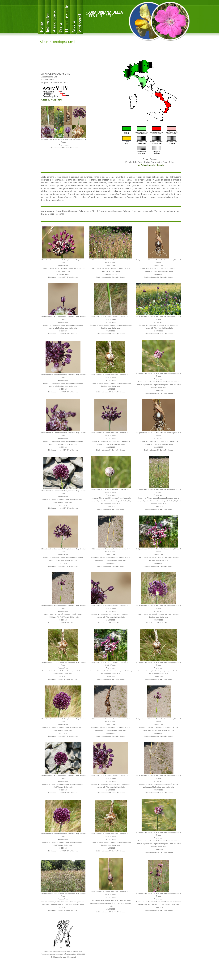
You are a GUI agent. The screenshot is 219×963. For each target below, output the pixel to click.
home (41, 17)
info (48, 17)
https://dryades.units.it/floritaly (150, 165)
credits (73, 17)
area (54, 17)
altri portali (80, 17)
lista (67, 17)
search (60, 17)
